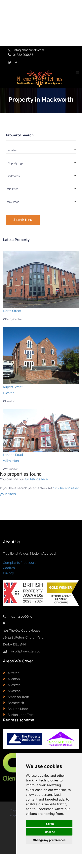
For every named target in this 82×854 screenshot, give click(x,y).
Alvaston (13, 691)
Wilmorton (12, 469)
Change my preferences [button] (49, 840)
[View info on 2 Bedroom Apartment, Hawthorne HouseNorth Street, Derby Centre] (41, 279)
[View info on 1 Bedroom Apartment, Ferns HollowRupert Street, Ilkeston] (41, 355)
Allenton (13, 679)
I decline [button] (49, 832)
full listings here (36, 479)
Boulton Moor (17, 709)
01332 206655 (22, 54)
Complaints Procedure (19, 563)
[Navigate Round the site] (77, 72)
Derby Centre (13, 319)
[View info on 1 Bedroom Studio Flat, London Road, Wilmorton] (41, 430)
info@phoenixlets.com (29, 50)
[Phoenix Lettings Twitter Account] (9, 62)
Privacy (8, 573)
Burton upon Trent (20, 715)
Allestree (13, 685)
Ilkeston (10, 401)
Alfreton (13, 673)
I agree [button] (49, 823)
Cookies (9, 568)
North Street (12, 311)
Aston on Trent (18, 697)
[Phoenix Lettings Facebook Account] (16, 62)
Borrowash (15, 703)
